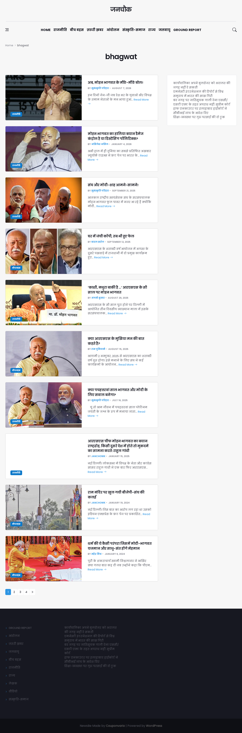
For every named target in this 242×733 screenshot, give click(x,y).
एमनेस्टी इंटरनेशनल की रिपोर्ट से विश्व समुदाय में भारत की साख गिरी (198, 94)
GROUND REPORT (20, 628)
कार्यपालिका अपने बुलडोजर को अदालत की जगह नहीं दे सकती (90, 630)
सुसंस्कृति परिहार (100, 88)
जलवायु (164, 30)
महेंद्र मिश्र (96, 554)
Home (45, 30)
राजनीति (60, 30)
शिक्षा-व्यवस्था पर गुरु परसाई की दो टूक (199, 117)
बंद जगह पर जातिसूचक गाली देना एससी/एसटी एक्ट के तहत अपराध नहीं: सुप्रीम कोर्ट (201, 102)
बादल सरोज (97, 241)
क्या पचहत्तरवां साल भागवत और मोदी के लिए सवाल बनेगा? (117, 392)
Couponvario (115, 726)
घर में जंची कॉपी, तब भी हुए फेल (111, 236)
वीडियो (13, 691)
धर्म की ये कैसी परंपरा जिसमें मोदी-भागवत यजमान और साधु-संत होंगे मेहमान (119, 546)
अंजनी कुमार (98, 297)
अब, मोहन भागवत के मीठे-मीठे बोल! (115, 82)
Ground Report (187, 30)
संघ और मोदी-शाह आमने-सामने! (113, 185)
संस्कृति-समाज (133, 30)
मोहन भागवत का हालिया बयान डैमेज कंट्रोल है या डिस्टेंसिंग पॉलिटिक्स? (115, 136)
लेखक (13, 683)
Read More (104, 206)
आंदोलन (112, 30)
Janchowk (98, 456)
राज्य (152, 30)
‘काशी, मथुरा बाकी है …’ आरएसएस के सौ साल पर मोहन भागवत (117, 289)
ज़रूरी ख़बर (95, 30)
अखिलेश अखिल (99, 144)
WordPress (154, 726)
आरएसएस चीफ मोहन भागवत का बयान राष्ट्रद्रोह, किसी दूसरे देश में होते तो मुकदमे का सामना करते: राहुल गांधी (118, 446)
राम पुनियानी (98, 349)
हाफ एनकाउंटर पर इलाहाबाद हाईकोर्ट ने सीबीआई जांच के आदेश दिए (200, 111)
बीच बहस (77, 30)
